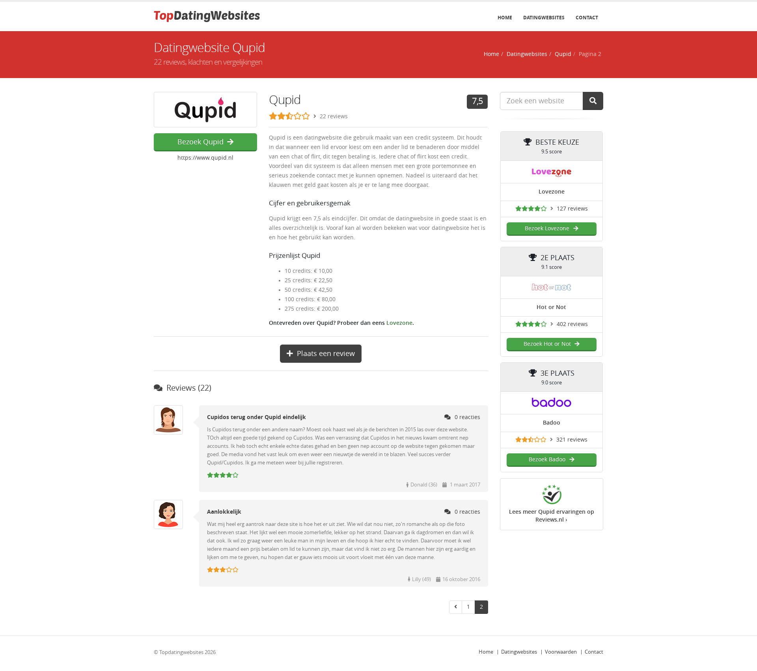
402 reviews (572, 324)
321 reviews (571, 439)
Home (505, 18)
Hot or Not (551, 307)
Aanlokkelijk (224, 512)
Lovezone (399, 323)
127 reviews (572, 208)
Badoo (551, 422)
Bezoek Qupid (200, 142)
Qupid (563, 54)
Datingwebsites (544, 18)
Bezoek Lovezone (547, 228)
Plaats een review (326, 353)
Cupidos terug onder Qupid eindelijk (256, 417)
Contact (587, 18)
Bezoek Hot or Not (547, 344)
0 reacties (467, 417)
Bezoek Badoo (547, 459)
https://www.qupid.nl (205, 158)
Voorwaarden (561, 652)
